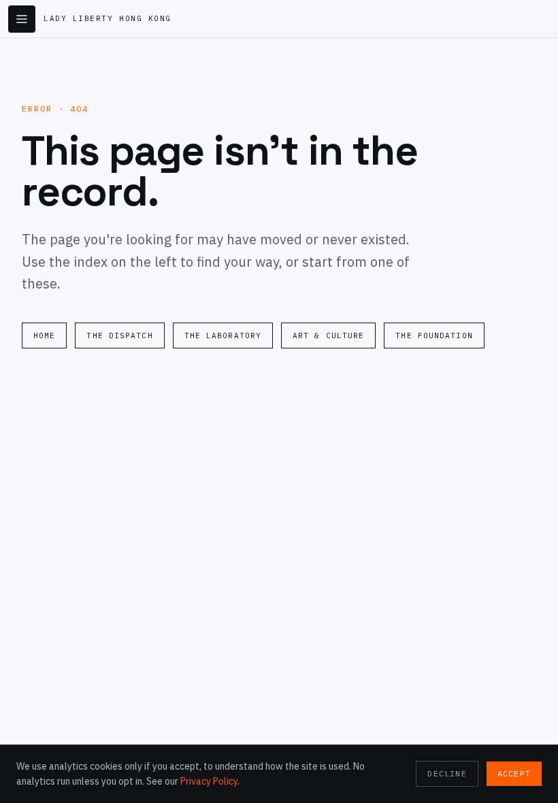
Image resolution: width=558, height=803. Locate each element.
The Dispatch (119, 335)
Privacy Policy (208, 781)
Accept (514, 773)
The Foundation (433, 335)
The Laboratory (222, 335)
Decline (446, 773)
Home (44, 335)
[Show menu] (21, 19)
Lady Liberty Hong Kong (107, 18)
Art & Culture (328, 335)
